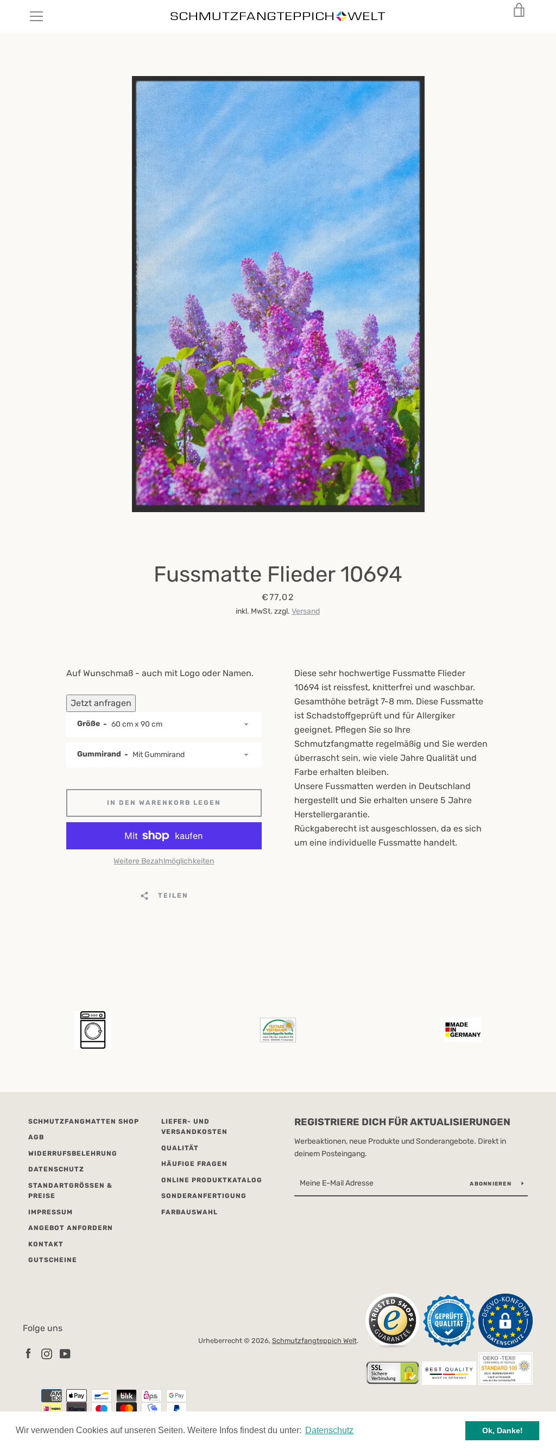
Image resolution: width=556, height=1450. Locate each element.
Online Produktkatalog (211, 1180)
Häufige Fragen (194, 1164)
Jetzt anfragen (101, 703)
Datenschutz (56, 1169)
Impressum (50, 1212)
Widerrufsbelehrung (72, 1153)
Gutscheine (52, 1260)
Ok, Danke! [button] (502, 1430)
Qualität (180, 1148)
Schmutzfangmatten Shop (83, 1121)
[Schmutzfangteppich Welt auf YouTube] (65, 1353)
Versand (306, 611)
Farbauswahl (189, 1212)
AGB (36, 1137)
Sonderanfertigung (204, 1196)
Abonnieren (491, 1184)
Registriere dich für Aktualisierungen (402, 1122)
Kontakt (46, 1244)
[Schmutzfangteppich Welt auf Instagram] (46, 1353)
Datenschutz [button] (329, 1430)
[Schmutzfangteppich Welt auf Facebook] (28, 1353)
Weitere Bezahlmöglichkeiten (163, 861)
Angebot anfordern (70, 1228)
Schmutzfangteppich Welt (314, 1340)
